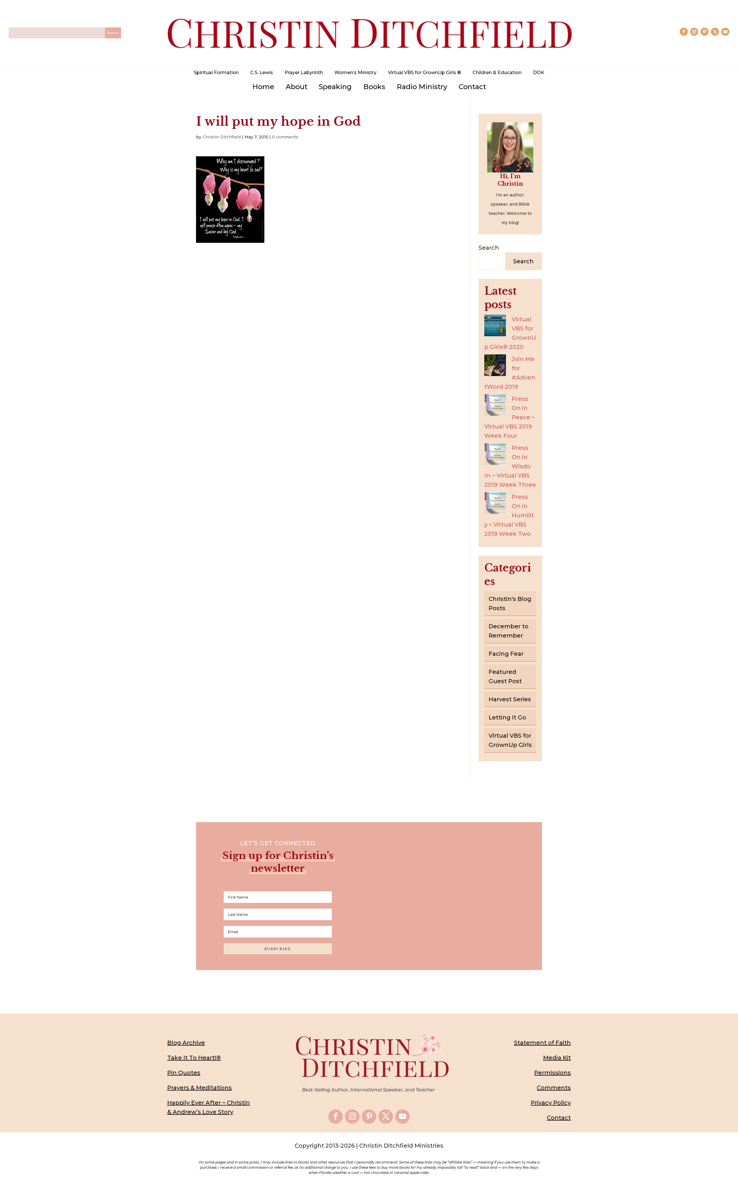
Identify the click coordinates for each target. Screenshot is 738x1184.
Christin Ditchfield (221, 137)
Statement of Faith (542, 1042)
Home (263, 86)
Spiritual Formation (216, 72)
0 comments (285, 137)
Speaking (335, 86)
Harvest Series (510, 699)
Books (374, 86)
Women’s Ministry (355, 72)
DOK (538, 72)
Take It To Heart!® (194, 1057)
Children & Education (497, 72)
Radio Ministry (422, 86)
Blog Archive (186, 1042)
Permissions (552, 1072)
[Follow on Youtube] (725, 32)
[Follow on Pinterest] (705, 32)
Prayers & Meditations (199, 1087)
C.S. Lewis (261, 72)
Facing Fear (506, 653)
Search (489, 247)
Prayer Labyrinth (304, 72)
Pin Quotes (183, 1072)
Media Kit (557, 1057)
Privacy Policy (551, 1102)
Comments (554, 1087)
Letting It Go (507, 717)
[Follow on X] (715, 32)
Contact (472, 86)
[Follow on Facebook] (684, 32)
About (296, 86)
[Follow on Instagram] (694, 32)
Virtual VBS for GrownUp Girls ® (424, 72)
